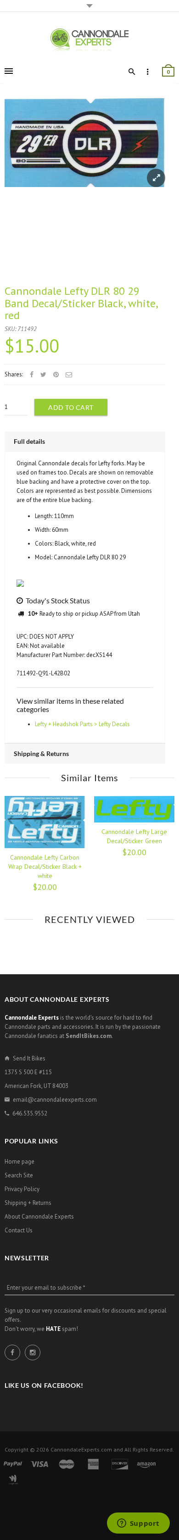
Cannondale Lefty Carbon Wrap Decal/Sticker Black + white (45, 866)
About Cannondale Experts (39, 1216)
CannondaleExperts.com (81, 1449)
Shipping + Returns (28, 1203)
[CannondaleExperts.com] (89, 40)
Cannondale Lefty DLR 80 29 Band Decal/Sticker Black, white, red (81, 303)
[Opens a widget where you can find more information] (138, 1523)
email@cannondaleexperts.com (55, 1100)
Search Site (19, 1175)
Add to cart (71, 407)
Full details (29, 441)
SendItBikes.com (89, 1036)
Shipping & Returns (41, 753)
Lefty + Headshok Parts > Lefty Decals (82, 724)
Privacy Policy (22, 1189)
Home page (19, 1161)
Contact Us (19, 1230)
